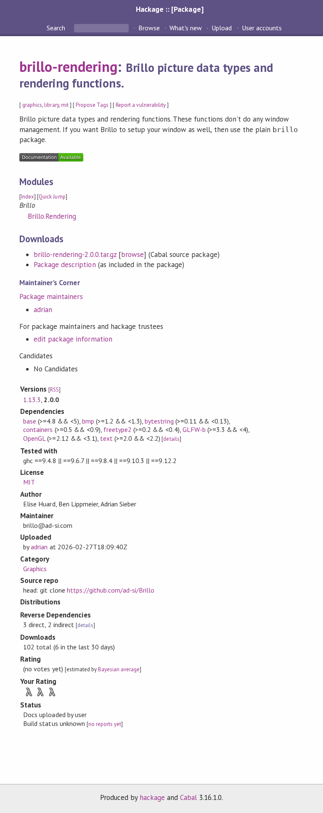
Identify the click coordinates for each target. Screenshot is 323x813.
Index (27, 196)
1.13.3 (32, 399)
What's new (185, 28)
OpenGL (34, 438)
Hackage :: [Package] (169, 9)
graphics (32, 105)
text (106, 438)
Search (57, 28)
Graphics (35, 568)
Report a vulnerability (141, 105)
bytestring (159, 421)
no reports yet (104, 724)
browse (132, 254)
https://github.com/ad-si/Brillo (111, 590)
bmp (88, 421)
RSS (54, 389)
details (171, 438)
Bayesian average (119, 669)
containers (38, 429)
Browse (149, 28)
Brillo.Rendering (52, 216)
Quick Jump (52, 196)
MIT (29, 482)
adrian (43, 309)
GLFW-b (194, 429)
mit (65, 105)
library (51, 105)
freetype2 (117, 429)
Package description (64, 264)
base (29, 421)
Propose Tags (92, 105)
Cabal (188, 797)
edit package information (73, 339)
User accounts (262, 28)
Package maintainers (50, 296)
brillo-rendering (68, 66)
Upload (222, 28)
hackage (152, 797)
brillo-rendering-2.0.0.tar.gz (75, 254)
